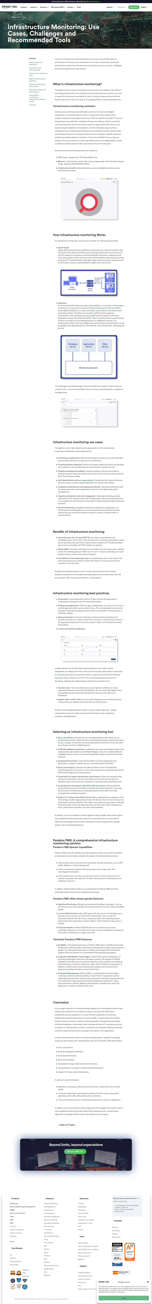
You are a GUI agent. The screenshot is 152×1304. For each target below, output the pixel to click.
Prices (79, 7)
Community (82, 1282)
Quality (39, 1299)
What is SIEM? (83, 1243)
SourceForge (14, 1264)
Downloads (82, 1210)
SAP (45, 1259)
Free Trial (13, 1226)
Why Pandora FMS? (57, 7)
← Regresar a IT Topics (18, 17)
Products (24, 7)
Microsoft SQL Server (51, 1265)
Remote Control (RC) (17, 1213)
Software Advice (15, 1261)
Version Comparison (16, 1230)
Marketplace (82, 1207)
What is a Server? (84, 1256)
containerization (75, 131)
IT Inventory (48, 1230)
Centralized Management (68, 973)
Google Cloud (48, 1269)
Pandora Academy (84, 1279)
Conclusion (32, 105)
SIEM (11, 1220)
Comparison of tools (85, 1223)
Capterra (13, 1258)
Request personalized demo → (126, 1198)
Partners (70, 7)
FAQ (79, 1285)
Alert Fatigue (68, 613)
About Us (115, 1227)
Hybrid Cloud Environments (93, 786)
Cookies (44, 1299)
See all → (47, 1275)
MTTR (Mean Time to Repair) (88, 1249)
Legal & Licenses (63, 1299)
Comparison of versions (86, 1220)
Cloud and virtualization (52, 1216)
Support (109, 7)
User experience (49, 1213)
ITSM (12, 1216)
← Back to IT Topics (66, 1125)
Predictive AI (48, 1233)
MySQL (46, 1249)
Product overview (16, 1233)
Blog (79, 1226)
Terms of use (50, 1299)
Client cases (82, 1216)
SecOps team (63, 675)
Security (56, 1299)
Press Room (116, 1230)
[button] (148, 1282)
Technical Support (84, 1272)
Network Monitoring (51, 1203)
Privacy (35, 1299)
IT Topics (81, 1203)
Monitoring (14, 1203)
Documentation (83, 1213)
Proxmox (47, 1256)
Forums (80, 1230)
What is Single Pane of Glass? (88, 1246)
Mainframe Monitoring (51, 1223)
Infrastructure (48, 1210)
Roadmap (13, 1236)
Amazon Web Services (51, 1236)
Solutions (33, 7)
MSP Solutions (49, 1226)
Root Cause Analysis (66, 767)
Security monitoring (50, 1220)
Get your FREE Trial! (75, 1151)
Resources (43, 7)
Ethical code (116, 1237)
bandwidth (94, 255)
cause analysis (88, 480)
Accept (123, 1298)
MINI (11, 1223)
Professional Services (85, 1276)
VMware (47, 1262)
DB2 (45, 1272)
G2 (11, 1255)
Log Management (50, 1207)
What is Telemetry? (84, 1253)
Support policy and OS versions (88, 1289)
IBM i (45, 1246)
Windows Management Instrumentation (104, 308)
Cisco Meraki (48, 1242)
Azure (46, 1239)
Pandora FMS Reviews (25, 1273)
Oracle (46, 1252)
